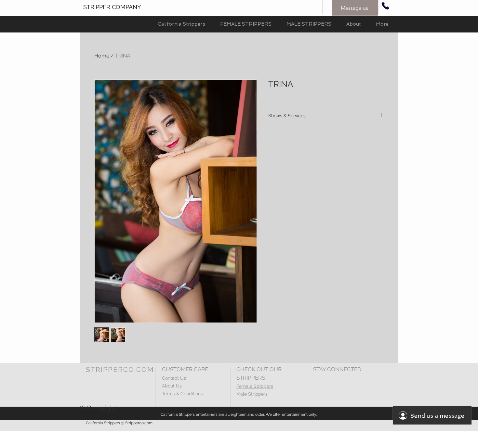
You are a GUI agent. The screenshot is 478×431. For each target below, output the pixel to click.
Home (101, 56)
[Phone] (385, 6)
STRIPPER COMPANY (112, 7)
